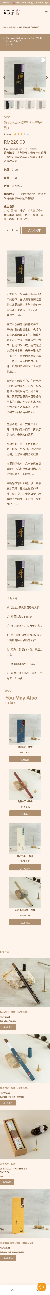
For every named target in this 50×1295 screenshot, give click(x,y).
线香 (21, 149)
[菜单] (46, 12)
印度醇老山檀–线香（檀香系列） (17, 1243)
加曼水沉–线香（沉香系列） (15, 1088)
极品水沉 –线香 (25, 801)
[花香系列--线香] (25, 1134)
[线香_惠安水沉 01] (25, 77)
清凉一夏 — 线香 (25, 855)
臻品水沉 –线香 (25, 747)
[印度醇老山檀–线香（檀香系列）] (25, 1213)
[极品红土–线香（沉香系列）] (25, 982)
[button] (4, 77)
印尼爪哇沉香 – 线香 (25, 910)
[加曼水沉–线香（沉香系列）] (25, 1058)
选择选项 (25, 760)
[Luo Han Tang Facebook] (42, 1287)
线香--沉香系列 (30, 149)
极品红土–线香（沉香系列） (15, 1012)
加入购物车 (34, 230)
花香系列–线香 (7, 1164)
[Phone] (37, 1290)
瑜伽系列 (14, 149)
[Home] (12, 1290)
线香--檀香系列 (18, 1252)
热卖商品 (3, 1252)
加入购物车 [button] (8, 1026)
